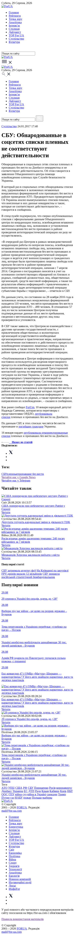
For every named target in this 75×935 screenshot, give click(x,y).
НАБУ (19, 797)
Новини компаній (20, 879)
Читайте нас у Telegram (15, 480)
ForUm (30, 407)
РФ (25, 787)
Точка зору (15, 19)
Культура (14, 41)
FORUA (22, 807)
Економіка (15, 852)
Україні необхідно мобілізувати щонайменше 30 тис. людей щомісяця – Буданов (34, 776)
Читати (5, 512)
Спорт (13, 862)
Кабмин (54, 791)
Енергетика (16, 826)
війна (18, 794)
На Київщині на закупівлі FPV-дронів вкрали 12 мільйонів (34, 572)
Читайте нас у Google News (18, 477)
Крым (45, 791)
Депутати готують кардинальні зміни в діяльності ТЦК (35, 522)
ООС (4, 794)
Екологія (14, 875)
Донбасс (6, 791)
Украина (18, 791)
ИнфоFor (14, 888)
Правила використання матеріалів (22, 919)
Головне (14, 12)
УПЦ (11, 787)
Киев (63, 791)
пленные (12, 474)
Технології (15, 869)
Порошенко (41, 787)
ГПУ (11, 794)
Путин (5, 797)
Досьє (12, 885)
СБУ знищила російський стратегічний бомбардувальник (30, 575)
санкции (52, 794)
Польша (37, 797)
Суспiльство (16, 38)
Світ (11, 849)
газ (12, 797)
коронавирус (64, 787)
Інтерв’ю (14, 25)
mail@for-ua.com (11, 810)
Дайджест (15, 32)
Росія (52, 787)
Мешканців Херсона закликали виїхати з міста (30, 554)
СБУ (4, 474)
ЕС (26, 791)
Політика (14, 856)
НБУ (70, 791)
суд (25, 794)
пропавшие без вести (31, 474)
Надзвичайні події (20, 882)
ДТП (31, 791)
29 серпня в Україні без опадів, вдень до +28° (29, 719)
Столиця (14, 28)
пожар (27, 797)
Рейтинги (15, 15)
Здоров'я (14, 866)
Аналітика (15, 22)
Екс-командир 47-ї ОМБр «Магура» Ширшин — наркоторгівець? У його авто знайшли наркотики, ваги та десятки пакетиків (37, 703)
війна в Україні (36, 794)
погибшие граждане (31, 426)
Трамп (62, 794)
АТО (4, 787)
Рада (38, 791)
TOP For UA (16, 35)
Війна (12, 859)
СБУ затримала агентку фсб (18, 570)
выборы (47, 797)
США (18, 787)
